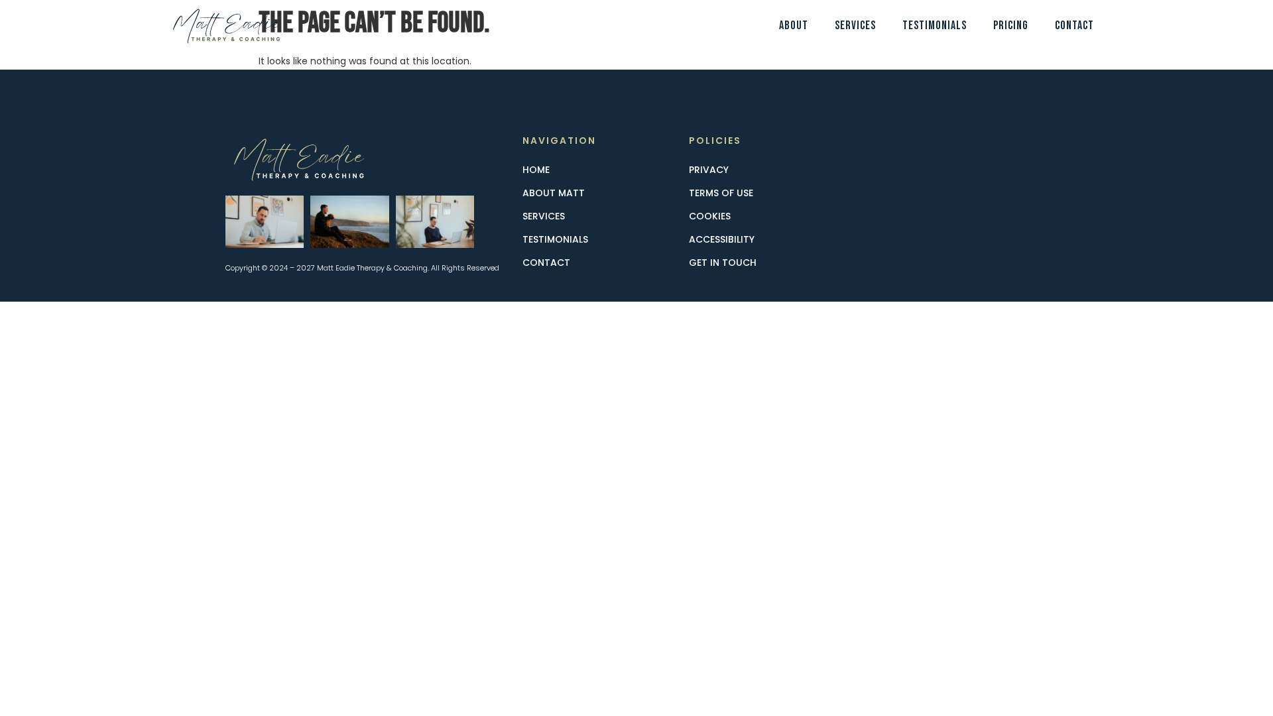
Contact (1074, 25)
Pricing (1010, 25)
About (793, 25)
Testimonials (934, 25)
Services (855, 25)
